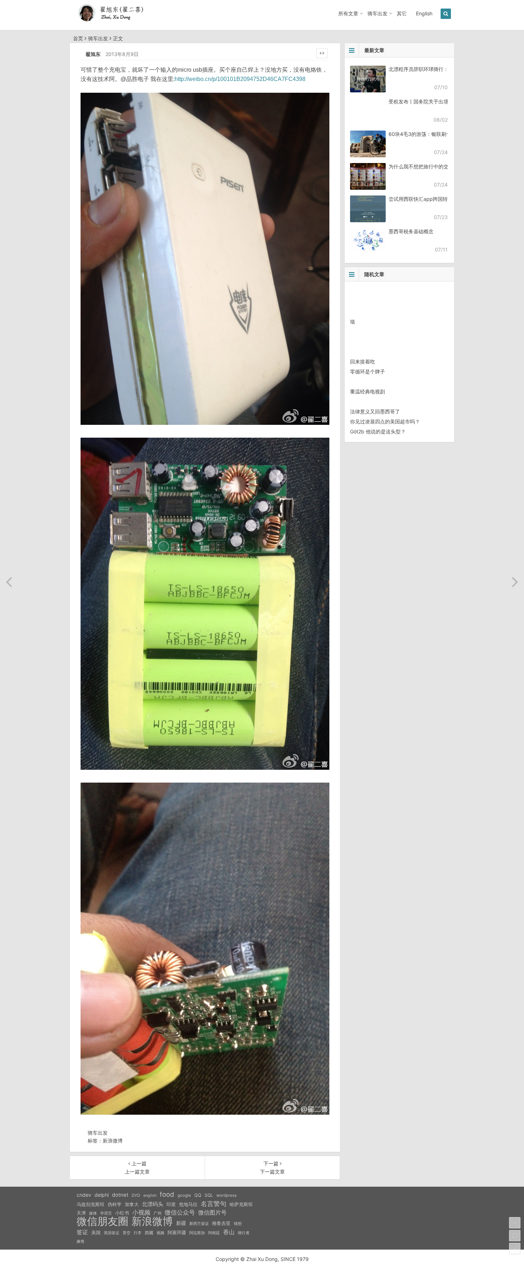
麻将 (80, 1241)
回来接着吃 (362, 361)
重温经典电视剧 (367, 391)
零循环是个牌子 (367, 371)
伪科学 (115, 1204)
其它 (402, 13)
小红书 (122, 1213)
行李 (138, 1233)
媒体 (93, 1213)
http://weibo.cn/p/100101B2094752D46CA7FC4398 (240, 79)
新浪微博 (113, 1141)
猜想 (238, 1223)
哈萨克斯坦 (241, 1204)
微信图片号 (212, 1212)
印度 (171, 1204)
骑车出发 (377, 13)
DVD (136, 1195)
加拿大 (132, 1204)
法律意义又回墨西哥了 (375, 411)
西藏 (149, 1232)
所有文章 (348, 13)
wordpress (226, 1195)
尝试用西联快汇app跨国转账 (421, 199)
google (184, 1195)
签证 (82, 1232)
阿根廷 (214, 1232)
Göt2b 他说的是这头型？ (378, 431)
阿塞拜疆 (177, 1232)
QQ (197, 1195)
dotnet (120, 1195)
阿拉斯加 (197, 1232)
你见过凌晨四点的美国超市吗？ (385, 421)
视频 (160, 1232)
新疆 (181, 1223)
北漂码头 (152, 1204)
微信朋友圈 (102, 1221)
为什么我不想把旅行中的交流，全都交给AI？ (438, 166)
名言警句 (213, 1203)
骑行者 (244, 1233)
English (424, 13)
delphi (101, 1195)
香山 (229, 1232)
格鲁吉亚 (221, 1223)
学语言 (106, 1213)
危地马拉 (188, 1204)
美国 (96, 1232)
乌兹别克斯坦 (90, 1204)
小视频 (141, 1212)
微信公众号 (180, 1212)
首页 (78, 38)
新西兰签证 (199, 1223)
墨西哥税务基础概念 (411, 231)
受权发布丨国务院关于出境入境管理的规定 (436, 101)
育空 (126, 1233)
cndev (84, 1195)
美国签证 (111, 1232)
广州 (157, 1213)
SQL (209, 1195)
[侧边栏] (322, 53)
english (149, 1195)
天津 (81, 1213)
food (167, 1194)
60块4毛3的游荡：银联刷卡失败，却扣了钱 (437, 134)
